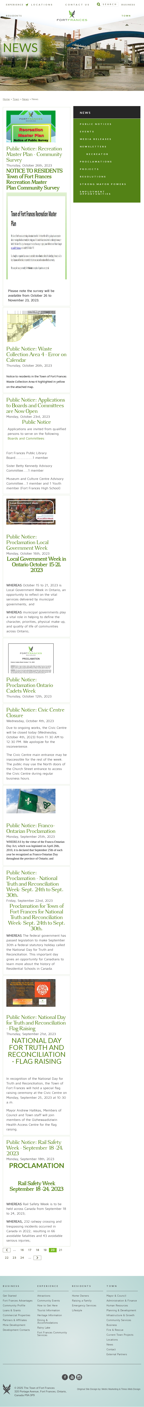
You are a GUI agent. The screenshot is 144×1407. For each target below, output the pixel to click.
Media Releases (96, 139)
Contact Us (77, 4)
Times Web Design (130, 1389)
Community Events (48, 1300)
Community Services (118, 1320)
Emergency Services (84, 1305)
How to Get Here (47, 1305)
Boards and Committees (26, 438)
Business (128, 5)
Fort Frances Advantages (17, 1300)
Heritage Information (49, 1315)
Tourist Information (48, 1310)
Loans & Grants (12, 1310)
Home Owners (80, 1295)
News (25, 99)
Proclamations (96, 161)
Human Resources (117, 1305)
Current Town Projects (119, 1334)
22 (7, 1257)
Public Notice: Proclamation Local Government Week (27, 543)
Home (6, 99)
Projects (89, 169)
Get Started (9, 1295)
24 (22, 1257)
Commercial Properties (16, 1315)
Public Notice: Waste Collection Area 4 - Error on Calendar (36, 355)
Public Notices (96, 124)
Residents (14, 16)
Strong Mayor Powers (103, 184)
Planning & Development (121, 1310)
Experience (15, 5)
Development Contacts (16, 1330)
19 (45, 1250)
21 (60, 1250)
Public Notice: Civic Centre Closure (35, 713)
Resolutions (93, 176)
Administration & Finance (121, 1300)
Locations (42, 4)
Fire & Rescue (114, 1330)
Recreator (97, 154)
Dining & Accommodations (47, 1321)
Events (87, 131)
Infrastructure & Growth (120, 1315)
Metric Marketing (110, 1389)
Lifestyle (77, 1310)
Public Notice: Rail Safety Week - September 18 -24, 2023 (34, 1148)
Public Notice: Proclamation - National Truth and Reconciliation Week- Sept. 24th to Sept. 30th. (35, 884)
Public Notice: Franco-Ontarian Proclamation (31, 828)
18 (37, 1250)
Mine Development (14, 1325)
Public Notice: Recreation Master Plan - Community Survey (34, 155)
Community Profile (14, 1305)
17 (29, 1250)
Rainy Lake (43, 1327)
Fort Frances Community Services (52, 1334)
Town (126, 16)
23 (14, 1257)
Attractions (43, 1295)
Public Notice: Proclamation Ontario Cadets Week (29, 685)
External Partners (116, 1354)
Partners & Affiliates (15, 1320)
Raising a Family (82, 1300)
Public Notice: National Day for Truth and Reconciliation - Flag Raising (36, 1023)
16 (22, 1250)
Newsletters (93, 146)
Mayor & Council (116, 1295)
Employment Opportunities (95, 192)
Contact (111, 1349)
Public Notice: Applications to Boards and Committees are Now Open (35, 406)
